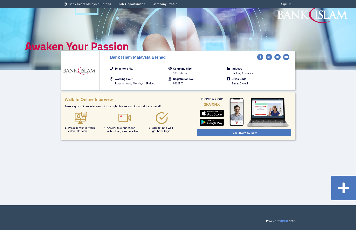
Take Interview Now (244, 132)
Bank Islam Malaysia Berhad (90, 4)
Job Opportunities (132, 4)
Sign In (286, 4)
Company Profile (165, 4)
